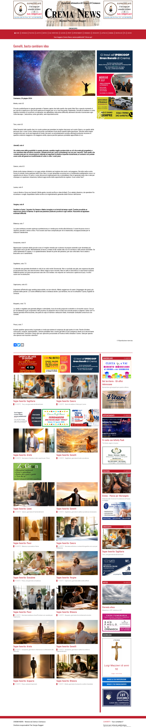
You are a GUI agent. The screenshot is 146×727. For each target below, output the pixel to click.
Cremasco (87, 33)
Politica (31, 33)
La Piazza (104, 33)
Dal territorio (53, 33)
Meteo (45, 33)
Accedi (130, 33)
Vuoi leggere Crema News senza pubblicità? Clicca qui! (73, 37)
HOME (17, 33)
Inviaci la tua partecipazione (116, 679)
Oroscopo (96, 33)
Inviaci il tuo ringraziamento (116, 684)
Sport (69, 33)
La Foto (38, 33)
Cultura (62, 33)
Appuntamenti (77, 33)
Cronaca (24, 33)
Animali (111, 33)
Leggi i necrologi (116, 673)
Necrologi (119, 33)
